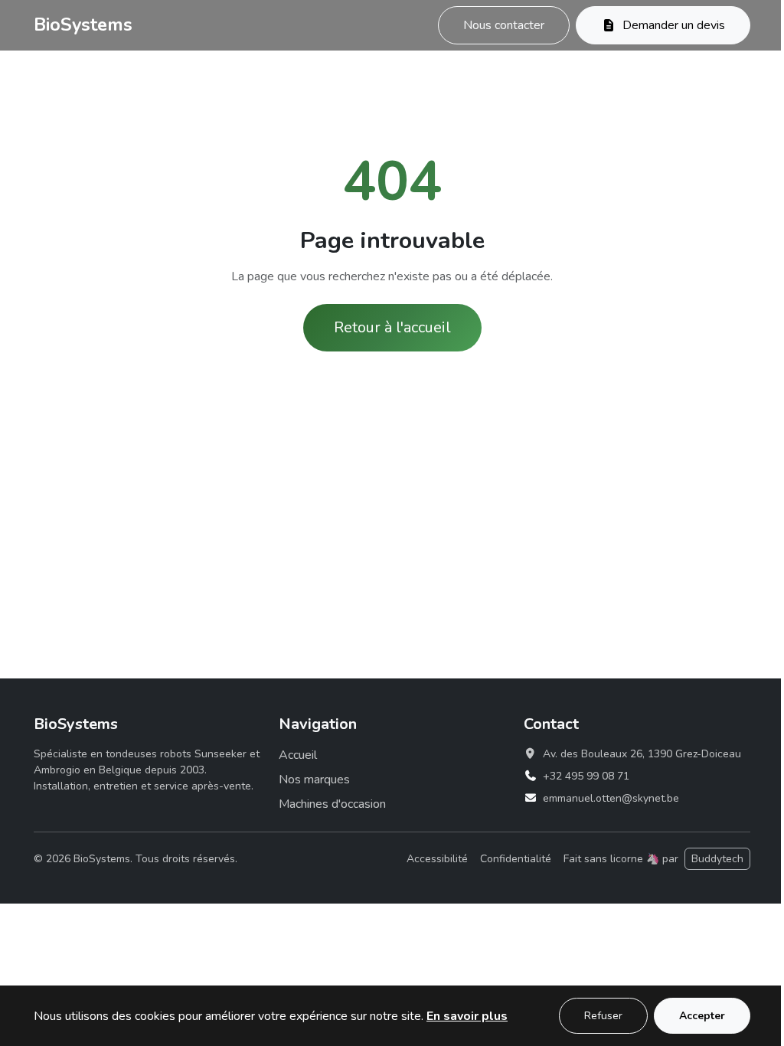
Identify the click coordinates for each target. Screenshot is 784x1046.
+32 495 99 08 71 (586, 776)
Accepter (702, 1015)
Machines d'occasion (332, 804)
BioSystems (83, 24)
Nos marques (314, 779)
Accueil (298, 755)
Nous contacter (503, 25)
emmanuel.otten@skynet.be (611, 798)
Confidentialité (515, 859)
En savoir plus (467, 1016)
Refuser (603, 1015)
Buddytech (717, 859)
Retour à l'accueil (392, 327)
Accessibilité (437, 859)
